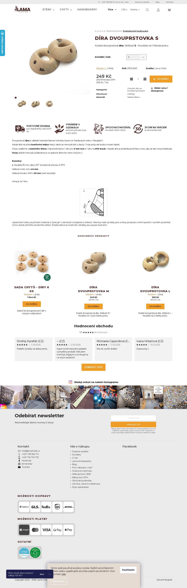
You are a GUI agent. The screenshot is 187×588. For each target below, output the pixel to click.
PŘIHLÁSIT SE (133, 424)
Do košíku (163, 79)
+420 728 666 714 (30, 454)
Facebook (26, 460)
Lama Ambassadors (81, 461)
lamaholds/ (27, 464)
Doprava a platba (80, 451)
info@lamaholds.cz (31, 451)
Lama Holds (160, 68)
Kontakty (76, 454)
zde (64, 574)
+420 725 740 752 (30, 457)
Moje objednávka (80, 487)
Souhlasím (128, 570)
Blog (74, 464)
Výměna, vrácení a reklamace (86, 484)
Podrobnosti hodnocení (135, 31)
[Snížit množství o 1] (131, 79)
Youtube (26, 467)
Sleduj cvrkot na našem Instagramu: (96, 382)
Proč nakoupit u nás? (82, 467)
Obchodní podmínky (82, 480)
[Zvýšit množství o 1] (144, 79)
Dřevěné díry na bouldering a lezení (136, 89)
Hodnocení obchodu (93, 326)
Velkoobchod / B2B (81, 474)
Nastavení (59, 581)
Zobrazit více (93, 367)
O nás (75, 458)
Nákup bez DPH (80, 477)
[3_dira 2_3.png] (93, 202)
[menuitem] (48, 9)
